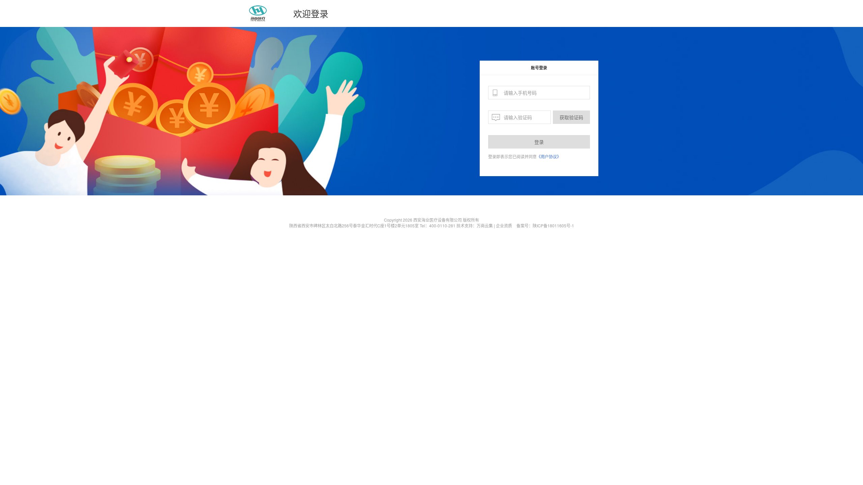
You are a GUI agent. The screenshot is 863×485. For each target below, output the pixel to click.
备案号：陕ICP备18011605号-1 (545, 225)
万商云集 (485, 225)
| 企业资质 (503, 225)
